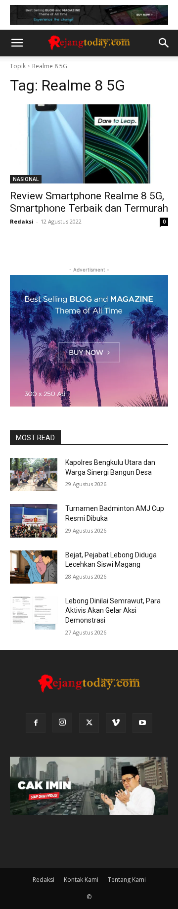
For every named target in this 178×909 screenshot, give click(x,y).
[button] (17, 43)
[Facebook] (35, 723)
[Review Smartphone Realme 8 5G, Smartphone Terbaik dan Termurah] (89, 143)
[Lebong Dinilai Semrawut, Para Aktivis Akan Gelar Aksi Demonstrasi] (33, 613)
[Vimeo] (116, 723)
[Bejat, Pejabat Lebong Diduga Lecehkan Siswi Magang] (33, 567)
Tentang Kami (127, 879)
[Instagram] (62, 722)
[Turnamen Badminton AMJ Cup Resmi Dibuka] (33, 520)
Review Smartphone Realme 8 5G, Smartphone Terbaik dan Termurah (89, 202)
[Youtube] (142, 723)
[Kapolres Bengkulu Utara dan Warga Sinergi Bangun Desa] (33, 474)
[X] (89, 723)
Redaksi (22, 221)
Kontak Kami (81, 879)
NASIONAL (26, 179)
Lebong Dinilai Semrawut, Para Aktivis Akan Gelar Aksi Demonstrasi (113, 610)
